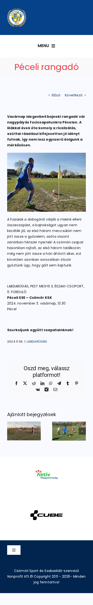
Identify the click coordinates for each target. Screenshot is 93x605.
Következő (74, 95)
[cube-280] (46, 504)
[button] (10, 431)
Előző (56, 95)
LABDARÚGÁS (37, 341)
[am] (46, 463)
